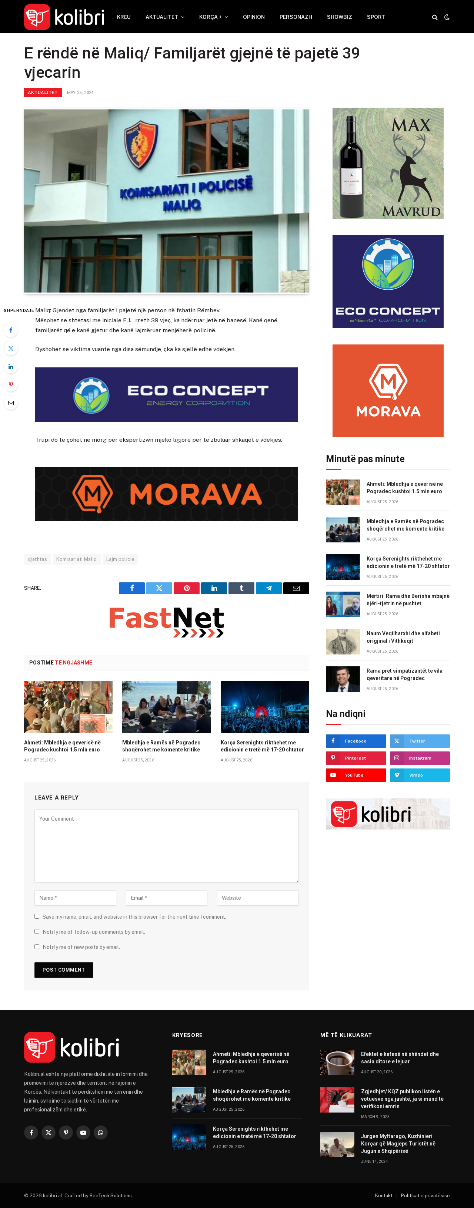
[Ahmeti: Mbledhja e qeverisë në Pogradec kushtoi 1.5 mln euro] (68, 707)
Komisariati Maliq (76, 559)
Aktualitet (162, 17)
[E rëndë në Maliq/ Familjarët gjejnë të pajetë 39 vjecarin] (166, 201)
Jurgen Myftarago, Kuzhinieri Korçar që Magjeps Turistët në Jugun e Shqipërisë (398, 1143)
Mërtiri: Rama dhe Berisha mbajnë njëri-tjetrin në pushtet (408, 599)
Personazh (296, 17)
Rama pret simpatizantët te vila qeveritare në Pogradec (405, 674)
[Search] (435, 17)
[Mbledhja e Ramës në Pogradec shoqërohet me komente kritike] (166, 707)
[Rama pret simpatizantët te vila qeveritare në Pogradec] (343, 679)
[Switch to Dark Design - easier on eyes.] (446, 17)
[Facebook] (11, 330)
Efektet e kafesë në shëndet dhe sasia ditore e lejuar (400, 1057)
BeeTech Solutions (111, 1195)
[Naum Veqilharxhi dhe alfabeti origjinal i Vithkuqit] (343, 642)
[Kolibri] (64, 17)
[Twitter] (11, 348)
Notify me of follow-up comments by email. (94, 932)
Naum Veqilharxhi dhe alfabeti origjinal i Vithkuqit (403, 637)
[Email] (11, 403)
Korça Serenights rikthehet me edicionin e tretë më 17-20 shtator (262, 746)
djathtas (37, 559)
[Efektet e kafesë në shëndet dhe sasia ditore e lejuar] (337, 1062)
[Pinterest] (11, 384)
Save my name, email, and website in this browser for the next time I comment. (134, 917)
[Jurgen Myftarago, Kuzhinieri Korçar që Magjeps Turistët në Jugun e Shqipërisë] (337, 1144)
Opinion (254, 17)
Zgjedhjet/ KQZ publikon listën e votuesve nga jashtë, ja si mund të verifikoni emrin (402, 1098)
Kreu (124, 17)
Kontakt (384, 1195)
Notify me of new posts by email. (81, 947)
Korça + (210, 17)
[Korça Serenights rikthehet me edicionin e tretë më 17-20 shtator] (265, 707)
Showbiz (339, 17)
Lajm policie (120, 559)
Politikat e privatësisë (425, 1195)
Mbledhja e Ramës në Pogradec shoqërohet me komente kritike (161, 746)
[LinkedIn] (11, 366)
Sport (376, 17)
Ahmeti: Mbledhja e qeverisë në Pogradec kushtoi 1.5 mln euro (62, 746)
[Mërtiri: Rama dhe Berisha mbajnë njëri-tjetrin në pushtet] (343, 604)
